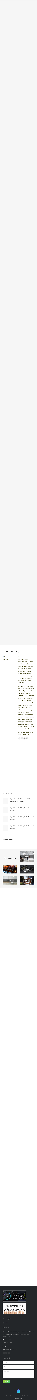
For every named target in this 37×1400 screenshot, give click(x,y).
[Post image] (5, 801)
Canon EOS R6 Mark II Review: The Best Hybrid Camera (18, 23)
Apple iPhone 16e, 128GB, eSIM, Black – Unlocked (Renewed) (17, 1235)
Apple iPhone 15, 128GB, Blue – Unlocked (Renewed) (21, 809)
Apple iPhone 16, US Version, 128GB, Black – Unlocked (18, 1204)
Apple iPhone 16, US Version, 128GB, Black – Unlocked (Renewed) (18, 1265)
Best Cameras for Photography (14, 8)
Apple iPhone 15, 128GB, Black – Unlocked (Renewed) (22, 818)
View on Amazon (18, 155)
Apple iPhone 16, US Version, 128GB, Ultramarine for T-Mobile (18, 42)
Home (6, 1323)
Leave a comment (15, 934)
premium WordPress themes (24, 1396)
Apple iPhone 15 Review (11, 616)
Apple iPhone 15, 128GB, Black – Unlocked (18, 595)
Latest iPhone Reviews (12, 48)
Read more (13, 938)
